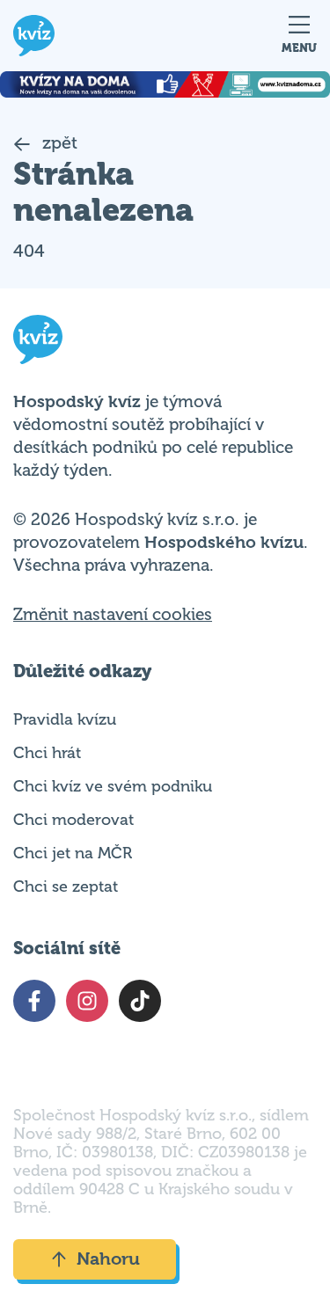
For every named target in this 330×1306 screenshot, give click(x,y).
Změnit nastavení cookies (112, 614)
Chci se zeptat (65, 886)
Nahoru (108, 1259)
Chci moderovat (73, 819)
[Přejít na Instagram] (87, 1001)
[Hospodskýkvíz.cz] (34, 35)
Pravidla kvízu (64, 719)
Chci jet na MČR (72, 853)
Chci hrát (47, 753)
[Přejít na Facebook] (34, 1001)
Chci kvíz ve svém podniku (112, 786)
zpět (57, 143)
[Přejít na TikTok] (140, 1001)
